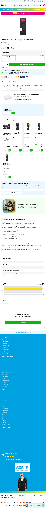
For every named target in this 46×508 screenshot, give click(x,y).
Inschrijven (23, 322)
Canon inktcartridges (6, 363)
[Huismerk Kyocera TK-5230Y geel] (28, 126)
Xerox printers (5, 353)
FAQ (3, 416)
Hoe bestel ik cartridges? (7, 430)
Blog (3, 418)
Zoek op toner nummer (7, 372)
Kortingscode (5, 450)
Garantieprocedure (6, 446)
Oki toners (4, 382)
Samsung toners (5, 384)
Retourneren (4, 440)
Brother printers (5, 339)
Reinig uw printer (5, 448)
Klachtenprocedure (6, 442)
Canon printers (5, 341)
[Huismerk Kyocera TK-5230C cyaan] (7, 157)
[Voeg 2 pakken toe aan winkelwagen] (13, 113)
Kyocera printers (5, 345)
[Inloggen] (40, 5)
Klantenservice (5, 410)
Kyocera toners (5, 380)
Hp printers (4, 347)
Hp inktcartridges (5, 367)
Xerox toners (4, 386)
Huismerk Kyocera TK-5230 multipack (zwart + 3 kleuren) (7, 133)
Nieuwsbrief (4, 420)
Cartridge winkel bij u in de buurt (9, 400)
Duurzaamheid (5, 408)
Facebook (4, 392)
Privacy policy (15, 505)
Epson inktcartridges (6, 365)
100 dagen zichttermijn (7, 438)
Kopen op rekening (6, 398)
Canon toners (5, 376)
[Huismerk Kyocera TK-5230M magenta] (39, 126)
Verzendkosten (5, 436)
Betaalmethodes (5, 432)
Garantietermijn (5, 444)
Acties (3, 414)
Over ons (4, 406)
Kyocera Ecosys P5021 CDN (30, 190)
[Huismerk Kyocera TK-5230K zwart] (17, 126)
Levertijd (4, 434)
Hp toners (4, 378)
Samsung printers (6, 349)
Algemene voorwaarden (6, 505)
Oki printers (4, 351)
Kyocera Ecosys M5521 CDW (9, 192)
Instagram (4, 394)
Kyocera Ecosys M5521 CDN (9, 190)
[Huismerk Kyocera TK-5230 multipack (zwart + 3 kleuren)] (7, 126)
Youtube (4, 396)
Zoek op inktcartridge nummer (8, 359)
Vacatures (4, 412)
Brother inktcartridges (6, 361)
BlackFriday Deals (6, 424)
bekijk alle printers (28, 243)
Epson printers (5, 343)
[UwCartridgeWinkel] (6, 5)
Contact (4, 422)
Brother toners (5, 374)
